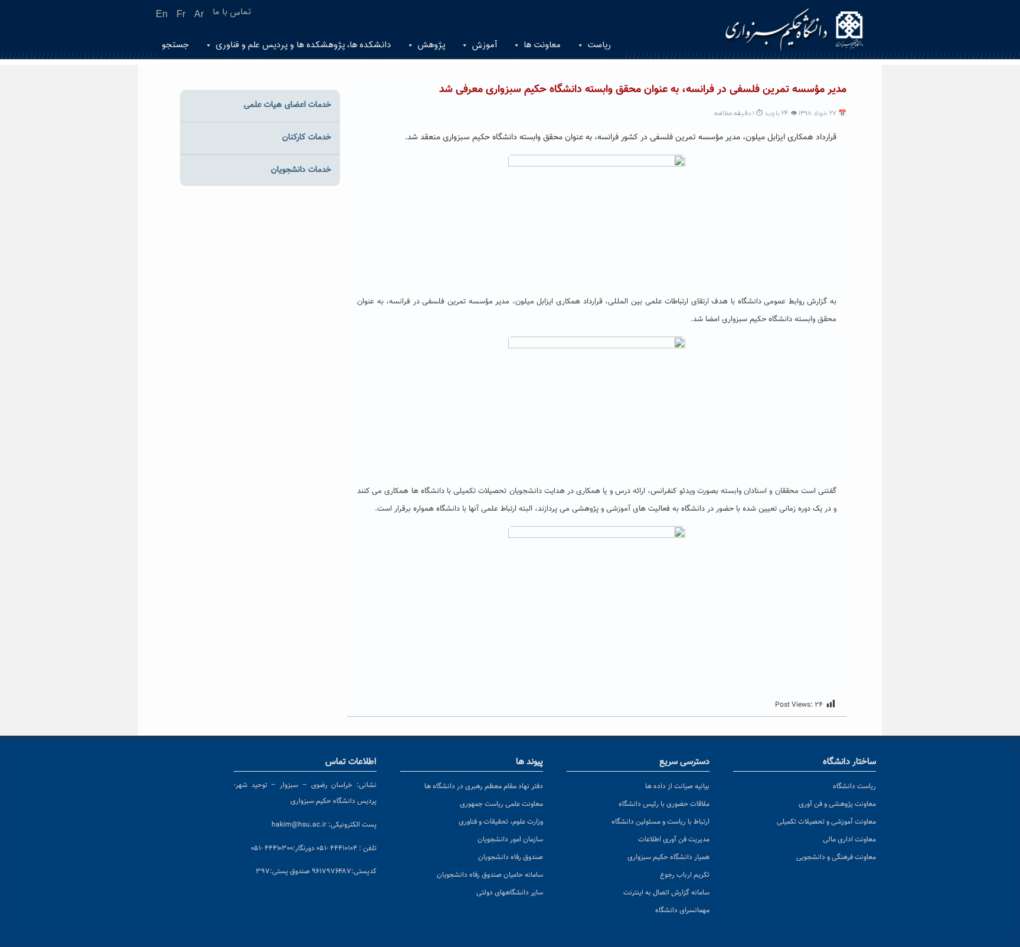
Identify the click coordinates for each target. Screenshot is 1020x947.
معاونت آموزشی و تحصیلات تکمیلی (826, 822)
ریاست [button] (599, 45)
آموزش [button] (484, 45)
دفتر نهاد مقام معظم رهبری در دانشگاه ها (483, 786)
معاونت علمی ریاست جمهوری (501, 804)
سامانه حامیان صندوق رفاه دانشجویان (490, 875)
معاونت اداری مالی (849, 839)
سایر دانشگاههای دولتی (509, 892)
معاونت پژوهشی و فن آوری (837, 804)
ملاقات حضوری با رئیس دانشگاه (664, 804)
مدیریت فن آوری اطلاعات (674, 839)
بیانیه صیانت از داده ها (677, 786)
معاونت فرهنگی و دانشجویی (836, 857)
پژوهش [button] (431, 45)
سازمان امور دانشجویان (510, 839)
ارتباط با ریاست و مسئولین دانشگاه (661, 822)
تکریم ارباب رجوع (685, 875)
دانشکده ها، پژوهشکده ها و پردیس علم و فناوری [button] (303, 45)
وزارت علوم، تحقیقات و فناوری (501, 822)
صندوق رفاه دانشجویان (510, 857)
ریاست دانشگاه (854, 786)
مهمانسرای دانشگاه (682, 910)
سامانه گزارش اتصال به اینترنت (666, 892)
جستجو (175, 45)
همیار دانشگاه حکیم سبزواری (668, 857)
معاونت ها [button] (542, 45)
